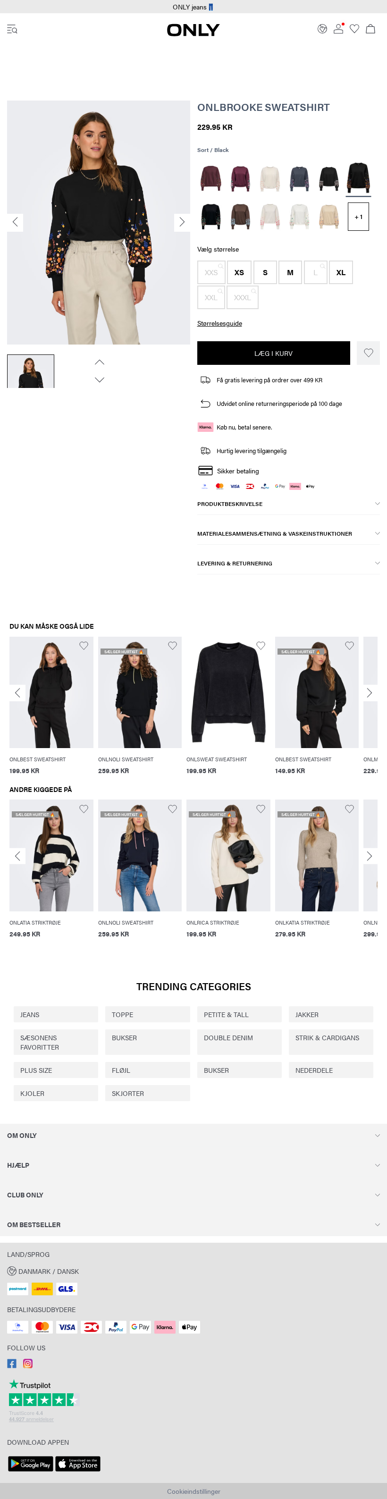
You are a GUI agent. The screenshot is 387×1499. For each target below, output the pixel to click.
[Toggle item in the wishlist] (368, 353)
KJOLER (32, 1093)
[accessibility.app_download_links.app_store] (77, 1471)
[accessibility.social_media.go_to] (12, 1365)
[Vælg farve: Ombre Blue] (299, 179)
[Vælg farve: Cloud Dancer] (270, 216)
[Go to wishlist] (354, 30)
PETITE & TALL (226, 1014)
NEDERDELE (314, 1070)
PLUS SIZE (36, 1070)
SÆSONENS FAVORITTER (39, 1042)
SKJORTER (128, 1093)
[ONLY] (193, 33)
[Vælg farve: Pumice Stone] (270, 179)
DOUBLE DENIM (228, 1037)
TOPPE (122, 1014)
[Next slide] (370, 693)
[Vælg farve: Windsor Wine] (211, 179)
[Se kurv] (370, 29)
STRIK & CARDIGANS (327, 1037)
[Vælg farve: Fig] (240, 179)
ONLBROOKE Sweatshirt (263, 107)
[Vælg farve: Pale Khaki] (329, 216)
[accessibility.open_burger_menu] (12, 30)
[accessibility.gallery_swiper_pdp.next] (99, 380)
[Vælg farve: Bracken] (240, 216)
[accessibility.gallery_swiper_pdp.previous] (99, 362)
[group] (51, 711)
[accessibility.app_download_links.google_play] (30, 1471)
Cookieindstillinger (193, 1491)
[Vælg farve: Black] (329, 179)
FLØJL (121, 1070)
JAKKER (307, 1014)
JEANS (29, 1014)
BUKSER (124, 1037)
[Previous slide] (17, 693)
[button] (211, 272)
